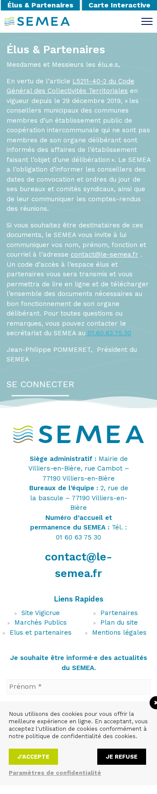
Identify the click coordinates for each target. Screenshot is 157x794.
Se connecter (40, 384)
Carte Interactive (119, 5)
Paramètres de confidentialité (55, 773)
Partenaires (119, 613)
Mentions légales (119, 632)
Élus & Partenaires (40, 5)
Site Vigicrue (40, 613)
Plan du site (119, 622)
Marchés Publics (40, 622)
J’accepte (33, 756)
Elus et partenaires (41, 632)
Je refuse (121, 756)
